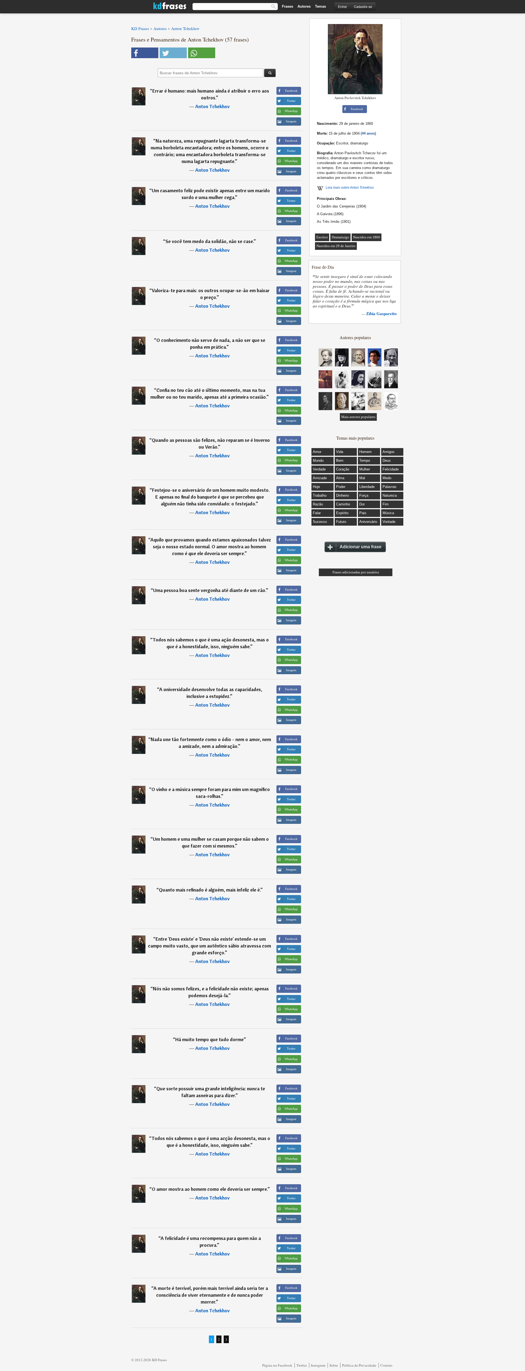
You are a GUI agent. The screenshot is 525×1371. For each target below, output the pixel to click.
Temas (320, 6)
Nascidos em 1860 (366, 237)
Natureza (390, 495)
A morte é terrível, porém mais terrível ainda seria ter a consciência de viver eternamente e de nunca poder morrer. (210, 1295)
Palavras (389, 487)
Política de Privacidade (359, 1365)
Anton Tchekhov (212, 106)
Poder (340, 487)
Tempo (364, 460)
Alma (340, 478)
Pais (362, 513)
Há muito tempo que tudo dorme (209, 1039)
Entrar (342, 6)
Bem (339, 460)
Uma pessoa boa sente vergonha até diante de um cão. (209, 590)
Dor (362, 504)
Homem (365, 452)
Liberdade (367, 487)
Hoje (316, 487)
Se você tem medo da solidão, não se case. (209, 241)
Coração (342, 469)
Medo (387, 478)
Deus (387, 460)
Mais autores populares (358, 417)
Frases (287, 6)
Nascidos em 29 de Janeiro (335, 246)
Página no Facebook (277, 1365)
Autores (304, 6)
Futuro (341, 522)
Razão (318, 504)
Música (388, 513)
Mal (362, 478)
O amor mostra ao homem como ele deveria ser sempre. (209, 1189)
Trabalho (319, 495)
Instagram (318, 1365)
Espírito (342, 513)
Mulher (364, 469)
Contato (386, 1365)
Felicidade (391, 469)
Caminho (343, 504)
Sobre (333, 1365)
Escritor (322, 237)
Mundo (318, 460)
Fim (386, 504)
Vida (339, 452)
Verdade (319, 469)
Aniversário (368, 522)
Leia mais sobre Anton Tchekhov (350, 187)
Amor (317, 452)
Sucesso (320, 522)
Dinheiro (342, 495)
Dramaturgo (340, 237)
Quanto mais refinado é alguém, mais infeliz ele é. (209, 890)
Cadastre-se (363, 6)
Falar (317, 513)
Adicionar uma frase (360, 546)
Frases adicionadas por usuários (355, 572)
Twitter (301, 1365)
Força (363, 495)
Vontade (389, 522)
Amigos (389, 452)
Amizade (320, 478)
